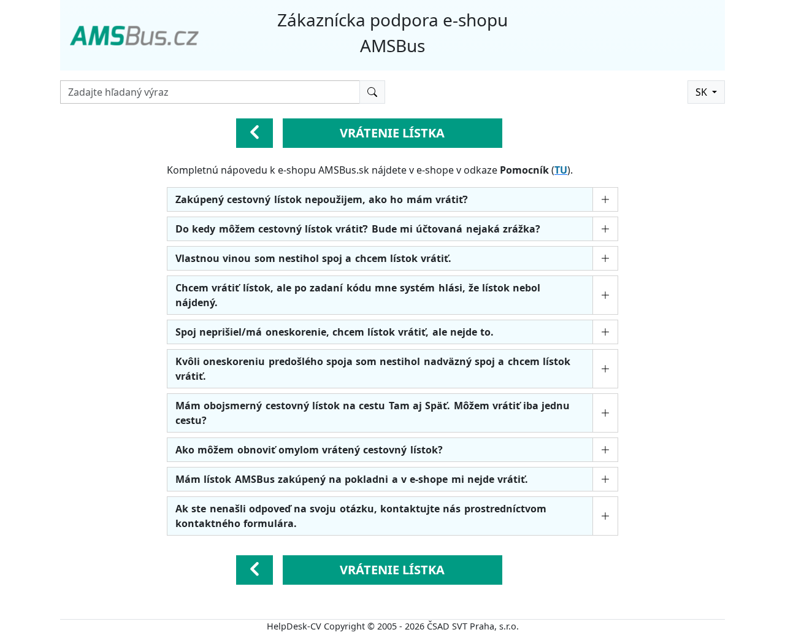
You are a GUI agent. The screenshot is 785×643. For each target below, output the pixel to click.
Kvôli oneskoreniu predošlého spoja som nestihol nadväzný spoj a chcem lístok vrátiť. (372, 369)
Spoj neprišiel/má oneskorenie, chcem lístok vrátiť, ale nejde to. (334, 332)
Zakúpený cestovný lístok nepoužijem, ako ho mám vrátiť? (321, 199)
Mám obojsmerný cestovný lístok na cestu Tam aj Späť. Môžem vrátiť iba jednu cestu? (372, 413)
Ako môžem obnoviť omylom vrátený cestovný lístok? (309, 449)
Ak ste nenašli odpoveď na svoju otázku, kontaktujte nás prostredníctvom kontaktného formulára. (360, 516)
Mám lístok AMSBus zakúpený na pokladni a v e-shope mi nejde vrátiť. (351, 479)
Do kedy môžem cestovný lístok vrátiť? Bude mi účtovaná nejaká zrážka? (357, 229)
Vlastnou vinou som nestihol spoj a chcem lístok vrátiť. (313, 258)
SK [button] (702, 92)
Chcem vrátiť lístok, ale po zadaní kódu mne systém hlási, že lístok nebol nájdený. (357, 295)
